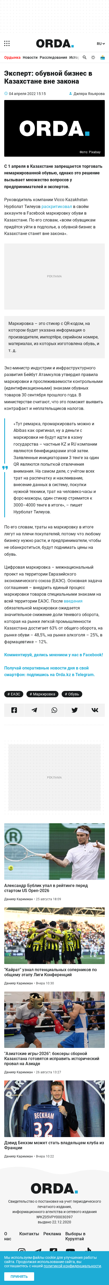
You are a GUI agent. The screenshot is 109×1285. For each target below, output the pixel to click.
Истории (76, 57)
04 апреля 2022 (22, 94)
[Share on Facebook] (14, 710)
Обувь (73, 694)
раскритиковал (57, 206)
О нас (7, 1236)
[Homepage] (55, 43)
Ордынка (12, 57)
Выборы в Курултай (75, 1236)
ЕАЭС (15, 694)
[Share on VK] (95, 710)
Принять (19, 1276)
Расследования (53, 57)
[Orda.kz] (54, 1196)
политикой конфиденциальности (72, 1266)
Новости (30, 57)
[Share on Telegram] (34, 710)
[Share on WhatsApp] (54, 710)
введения (73, 601)
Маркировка (44, 694)
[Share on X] (75, 710)
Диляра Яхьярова (89, 94)
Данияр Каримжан (18, 899)
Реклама (52, 1233)
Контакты (29, 1233)
